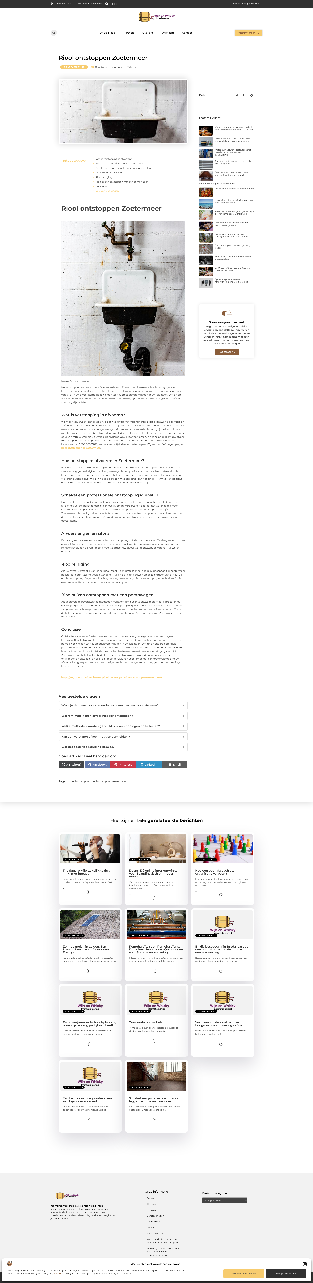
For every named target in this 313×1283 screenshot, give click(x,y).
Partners (129, 32)
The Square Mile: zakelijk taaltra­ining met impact (87, 872)
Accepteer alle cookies (243, 1273)
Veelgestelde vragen (107, 190)
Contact (187, 32)
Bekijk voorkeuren (286, 1273)
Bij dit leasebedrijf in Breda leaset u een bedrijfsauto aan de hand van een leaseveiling (221, 949)
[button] (304, 1264)
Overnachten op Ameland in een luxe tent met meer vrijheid (232, 173)
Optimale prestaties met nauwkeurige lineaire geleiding (231, 280)
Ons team (168, 32)
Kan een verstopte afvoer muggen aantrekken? (123, 736)
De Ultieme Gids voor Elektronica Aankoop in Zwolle (232, 269)
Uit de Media (153, 1221)
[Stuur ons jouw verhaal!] (227, 312)
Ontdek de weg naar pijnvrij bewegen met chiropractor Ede (231, 235)
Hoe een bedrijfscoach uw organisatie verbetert (214, 872)
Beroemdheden (155, 1215)
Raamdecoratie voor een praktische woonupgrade (233, 162)
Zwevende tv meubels (145, 1022)
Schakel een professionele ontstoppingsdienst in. (123, 168)
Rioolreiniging (104, 177)
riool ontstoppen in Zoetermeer (80, 447)
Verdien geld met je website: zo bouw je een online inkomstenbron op (163, 1251)
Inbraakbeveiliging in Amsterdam (217, 183)
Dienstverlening (74, 67)
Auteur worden (155, 1233)
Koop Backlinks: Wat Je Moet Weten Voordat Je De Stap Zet (163, 1241)
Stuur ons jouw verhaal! (227, 322)
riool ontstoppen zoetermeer (109, 781)
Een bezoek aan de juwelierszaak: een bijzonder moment (88, 1099)
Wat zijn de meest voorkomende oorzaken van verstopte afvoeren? (123, 705)
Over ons (148, 32)
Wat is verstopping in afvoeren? (114, 158)
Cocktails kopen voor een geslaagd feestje (233, 246)
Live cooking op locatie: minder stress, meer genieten (231, 224)
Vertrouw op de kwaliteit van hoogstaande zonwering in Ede (218, 1024)
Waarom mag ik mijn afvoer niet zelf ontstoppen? (123, 715)
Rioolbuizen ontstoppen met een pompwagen (122, 181)
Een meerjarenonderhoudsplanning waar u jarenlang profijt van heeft (89, 1024)
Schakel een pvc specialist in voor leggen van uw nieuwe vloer (154, 1099)
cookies (57, 1273)
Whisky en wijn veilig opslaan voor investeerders (233, 257)
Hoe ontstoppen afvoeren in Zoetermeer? (119, 163)
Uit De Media (108, 32)
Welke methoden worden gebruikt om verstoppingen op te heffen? (123, 726)
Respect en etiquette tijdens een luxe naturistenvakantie (234, 201)
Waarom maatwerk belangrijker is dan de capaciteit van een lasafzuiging (233, 152)
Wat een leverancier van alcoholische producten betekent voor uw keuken (234, 128)
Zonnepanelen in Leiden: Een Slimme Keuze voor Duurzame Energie (86, 949)
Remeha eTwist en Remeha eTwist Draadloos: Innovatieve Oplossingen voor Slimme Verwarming (156, 949)
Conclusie (101, 186)
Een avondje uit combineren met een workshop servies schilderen (232, 139)
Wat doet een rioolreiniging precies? (123, 746)
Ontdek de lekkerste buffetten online (234, 188)
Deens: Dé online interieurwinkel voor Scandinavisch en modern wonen (153, 873)
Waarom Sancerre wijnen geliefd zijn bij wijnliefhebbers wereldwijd (234, 212)
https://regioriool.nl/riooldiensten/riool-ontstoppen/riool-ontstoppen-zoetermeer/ (111, 677)
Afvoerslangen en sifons (109, 172)
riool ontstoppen (80, 781)
